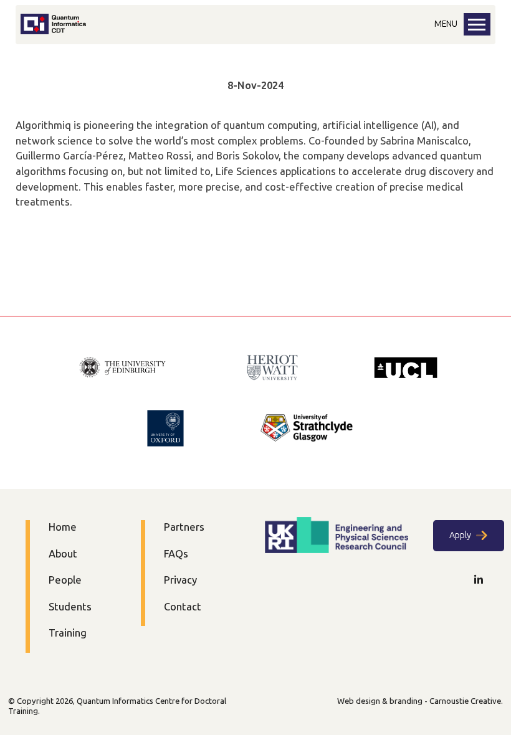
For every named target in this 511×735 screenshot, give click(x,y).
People (65, 580)
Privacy (180, 580)
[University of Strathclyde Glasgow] (306, 429)
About (63, 554)
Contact (182, 607)
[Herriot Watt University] (272, 369)
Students (70, 607)
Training (68, 633)
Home (63, 527)
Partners (184, 527)
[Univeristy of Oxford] (165, 429)
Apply (460, 535)
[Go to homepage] (54, 31)
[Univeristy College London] (405, 369)
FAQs (176, 554)
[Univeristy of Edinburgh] (122, 368)
